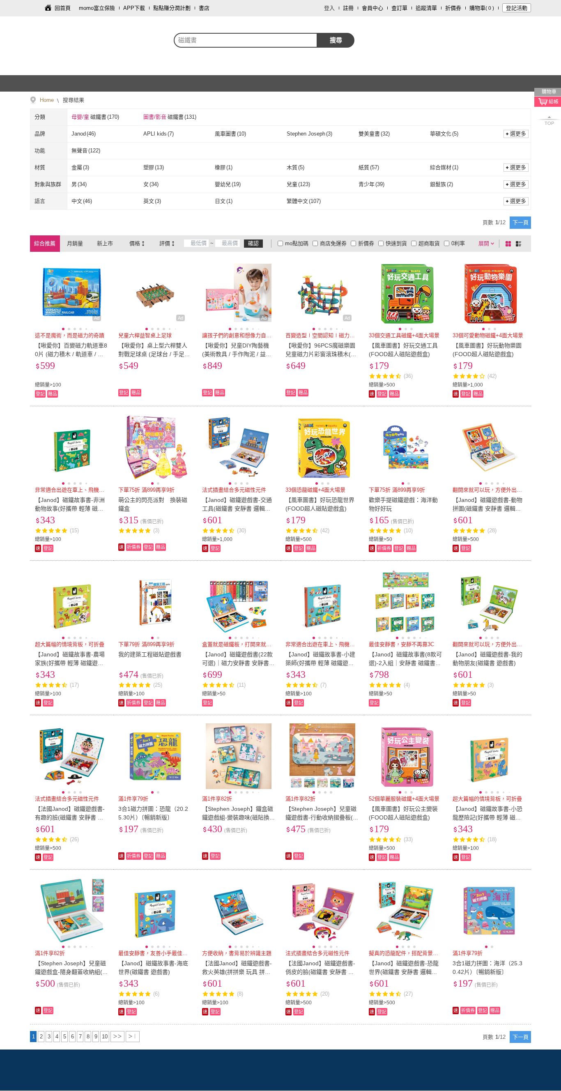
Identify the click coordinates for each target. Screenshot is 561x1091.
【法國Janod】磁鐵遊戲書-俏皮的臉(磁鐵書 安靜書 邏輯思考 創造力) (320, 972)
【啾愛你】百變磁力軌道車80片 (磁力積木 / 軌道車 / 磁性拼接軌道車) (71, 354)
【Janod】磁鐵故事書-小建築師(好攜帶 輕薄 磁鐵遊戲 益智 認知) (320, 663)
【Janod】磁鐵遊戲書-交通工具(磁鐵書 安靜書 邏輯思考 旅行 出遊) (237, 508)
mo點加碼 (296, 243)
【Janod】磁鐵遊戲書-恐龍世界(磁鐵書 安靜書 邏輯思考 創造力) (404, 972)
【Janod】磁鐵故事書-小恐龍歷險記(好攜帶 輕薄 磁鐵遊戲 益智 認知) (487, 817)
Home (47, 100)
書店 (204, 8)
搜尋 (336, 40)
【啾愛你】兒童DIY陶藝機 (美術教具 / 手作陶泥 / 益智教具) (236, 354)
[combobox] (245, 40)
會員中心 (372, 8)
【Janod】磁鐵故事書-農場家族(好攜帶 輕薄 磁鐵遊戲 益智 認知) (70, 663)
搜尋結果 (72, 100)
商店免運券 (333, 243)
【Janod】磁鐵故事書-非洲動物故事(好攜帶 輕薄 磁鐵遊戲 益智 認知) (70, 508)
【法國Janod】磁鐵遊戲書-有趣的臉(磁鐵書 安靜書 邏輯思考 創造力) (70, 817)
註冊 (348, 8)
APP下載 (134, 8)
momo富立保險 (97, 8)
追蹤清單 (426, 8)
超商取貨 (429, 243)
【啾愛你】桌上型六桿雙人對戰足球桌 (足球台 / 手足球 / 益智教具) (154, 354)
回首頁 (63, 8)
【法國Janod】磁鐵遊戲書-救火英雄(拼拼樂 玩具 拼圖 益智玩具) (237, 972)
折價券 (453, 8)
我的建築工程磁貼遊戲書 (150, 654)
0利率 (458, 243)
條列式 (520, 243)
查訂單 (399, 8)
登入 (329, 8)
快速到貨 (396, 243)
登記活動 (516, 8)
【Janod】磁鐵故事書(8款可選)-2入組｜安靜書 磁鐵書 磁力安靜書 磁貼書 (405, 663)
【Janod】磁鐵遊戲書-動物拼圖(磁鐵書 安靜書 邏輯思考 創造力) (487, 508)
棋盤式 (510, 243)
